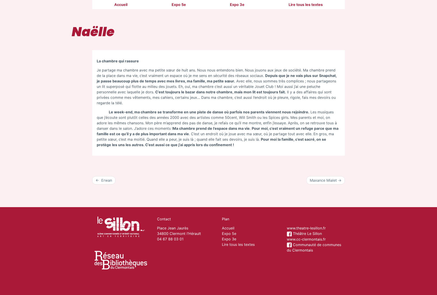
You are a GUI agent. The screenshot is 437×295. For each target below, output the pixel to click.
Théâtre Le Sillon (307, 233)
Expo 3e (237, 4)
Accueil (120, 4)
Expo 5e (179, 4)
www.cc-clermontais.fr (306, 239)
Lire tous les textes (306, 4)
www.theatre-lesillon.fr (306, 228)
